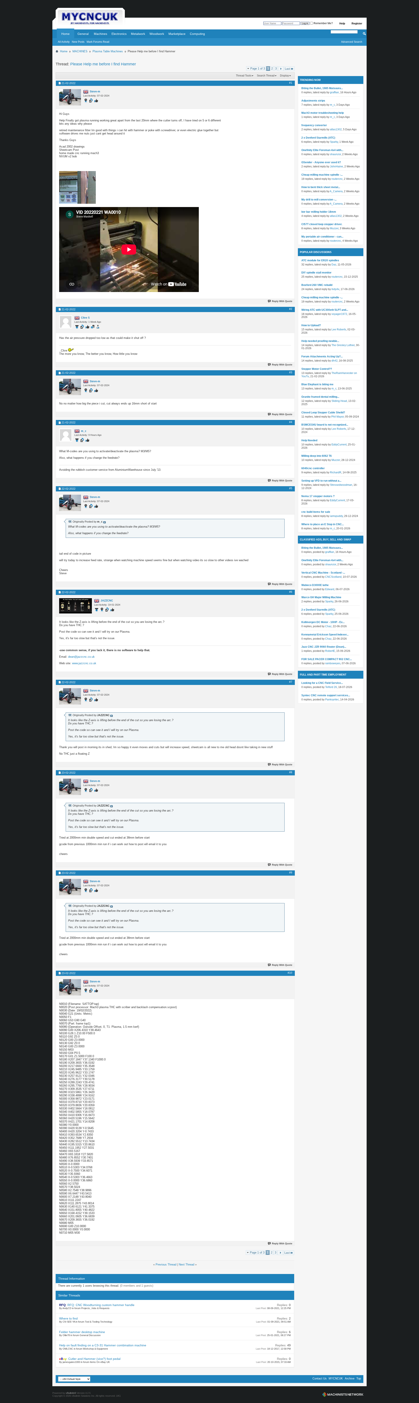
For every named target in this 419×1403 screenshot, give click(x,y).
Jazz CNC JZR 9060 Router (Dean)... (323, 646)
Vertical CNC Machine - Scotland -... (323, 572)
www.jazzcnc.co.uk (84, 663)
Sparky (334, 141)
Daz (333, 264)
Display (284, 75)
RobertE (330, 650)
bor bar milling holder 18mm (318, 211)
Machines (100, 34)
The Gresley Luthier (343, 345)
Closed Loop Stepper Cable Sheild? (323, 412)
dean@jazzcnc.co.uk (81, 656)
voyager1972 (339, 314)
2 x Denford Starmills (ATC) (318, 137)
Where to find (68, 1318)
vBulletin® (71, 1393)
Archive (349, 1378)
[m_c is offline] (65, 435)
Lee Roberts (338, 329)
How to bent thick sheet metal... (320, 187)
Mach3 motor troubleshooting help (322, 112)
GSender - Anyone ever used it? (321, 162)
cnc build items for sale (315, 511)
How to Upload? (311, 325)
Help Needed (309, 440)
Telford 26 (331, 687)
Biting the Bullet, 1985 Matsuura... (322, 88)
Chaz (328, 626)
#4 (290, 422)
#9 (290, 872)
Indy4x (335, 289)
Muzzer (334, 228)
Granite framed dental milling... (320, 396)
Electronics (119, 34)
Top (358, 1378)
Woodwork (156, 34)
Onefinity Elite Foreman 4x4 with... (322, 150)
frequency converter (314, 125)
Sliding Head (339, 401)
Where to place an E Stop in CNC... (322, 524)
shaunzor (335, 154)
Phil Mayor (337, 416)
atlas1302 (336, 129)
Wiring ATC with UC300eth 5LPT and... (324, 309)
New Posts (78, 41)
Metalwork (138, 34)
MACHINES (80, 51)
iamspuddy (336, 516)
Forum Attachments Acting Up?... (322, 356)
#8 (290, 772)
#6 (290, 591)
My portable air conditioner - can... (322, 236)
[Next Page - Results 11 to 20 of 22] (280, 68)
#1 (290, 82)
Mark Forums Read (98, 41)
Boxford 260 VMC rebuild (316, 285)
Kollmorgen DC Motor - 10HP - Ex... (323, 622)
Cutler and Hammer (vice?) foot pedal (94, 1359)
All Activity (64, 41)
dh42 (334, 360)
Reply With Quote (282, 301)
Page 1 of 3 (257, 68)
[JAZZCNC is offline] (75, 605)
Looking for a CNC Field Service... (322, 683)
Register (357, 23)
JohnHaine (336, 166)
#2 (290, 309)
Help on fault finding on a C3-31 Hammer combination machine (102, 1345)
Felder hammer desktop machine (82, 1332)
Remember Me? (323, 23)
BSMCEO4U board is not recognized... (324, 424)
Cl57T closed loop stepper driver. (321, 224)
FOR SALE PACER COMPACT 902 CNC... (326, 659)
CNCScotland (333, 576)
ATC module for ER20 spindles (320, 260)
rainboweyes (332, 663)
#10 (290, 972)
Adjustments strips (313, 100)
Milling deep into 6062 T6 (316, 455)
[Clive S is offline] (65, 321)
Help (342, 23)
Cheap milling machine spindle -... (322, 174)
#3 (290, 372)
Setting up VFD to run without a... (321, 480)
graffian (334, 92)
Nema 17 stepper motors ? (318, 496)
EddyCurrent (339, 444)
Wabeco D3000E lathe (315, 585)
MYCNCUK (336, 1378)
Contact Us (320, 1378)
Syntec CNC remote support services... (325, 695)
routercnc (337, 178)
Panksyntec (332, 699)
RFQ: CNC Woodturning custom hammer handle (100, 1305)
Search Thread (266, 75)
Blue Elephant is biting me (317, 384)
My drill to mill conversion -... (319, 199)
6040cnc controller (313, 468)
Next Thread (186, 1264)
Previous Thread (166, 1264)
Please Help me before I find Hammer (103, 64)
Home (65, 34)
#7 (290, 681)
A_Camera (336, 191)
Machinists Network (342, 1394)
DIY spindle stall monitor (316, 272)
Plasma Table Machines (108, 51)
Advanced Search (351, 41)
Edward (329, 589)
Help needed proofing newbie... (320, 341)
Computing (197, 34)
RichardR (335, 472)
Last (287, 68)
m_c (332, 104)
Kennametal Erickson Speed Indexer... (325, 634)
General (83, 34)
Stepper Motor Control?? (316, 368)
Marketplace (176, 34)
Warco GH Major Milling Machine (321, 597)
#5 (290, 488)
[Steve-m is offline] (70, 97)
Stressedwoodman (341, 484)
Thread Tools (243, 75)
